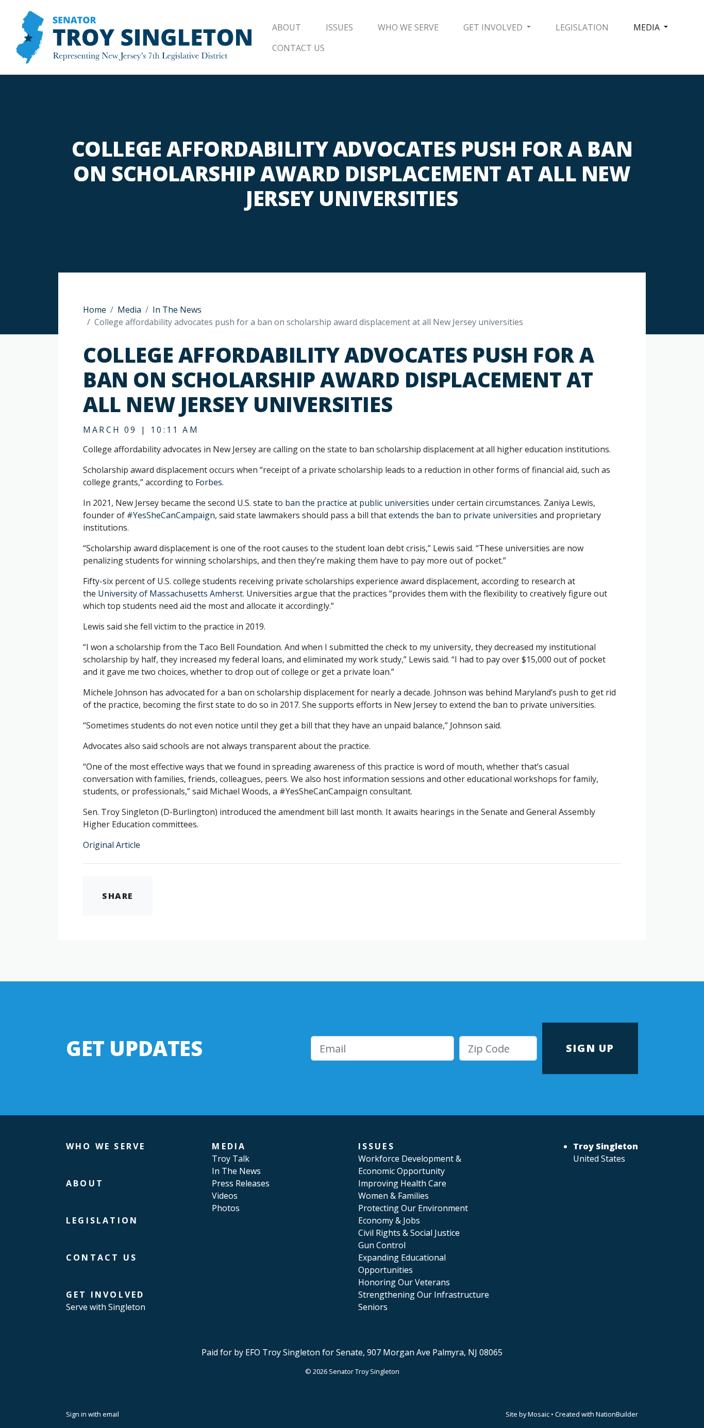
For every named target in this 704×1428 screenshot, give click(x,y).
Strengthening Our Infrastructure (423, 1294)
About (286, 27)
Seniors (373, 1307)
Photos (226, 1208)
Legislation (582, 27)
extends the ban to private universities (463, 515)
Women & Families (393, 1195)
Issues (339, 27)
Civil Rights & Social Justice (409, 1232)
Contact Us (298, 48)
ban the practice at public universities (357, 502)
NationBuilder (617, 1414)
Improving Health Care (402, 1183)
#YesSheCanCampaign (171, 515)
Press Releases (241, 1183)
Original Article (111, 845)
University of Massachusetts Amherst (170, 593)
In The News (177, 309)
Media (647, 27)
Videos (225, 1195)
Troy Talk (230, 1158)
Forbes (208, 482)
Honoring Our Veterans (404, 1282)
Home (94, 309)
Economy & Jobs (389, 1220)
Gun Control (382, 1245)
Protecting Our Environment (413, 1208)
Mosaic (538, 1414)
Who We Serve (408, 27)
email (111, 1414)
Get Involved (494, 27)
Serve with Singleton (105, 1307)
